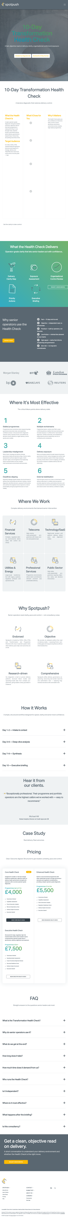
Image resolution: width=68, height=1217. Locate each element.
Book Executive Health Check (18, 976)
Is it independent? (10, 1091)
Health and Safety (21, 1209)
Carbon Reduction (36, 1209)
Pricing (4, 1196)
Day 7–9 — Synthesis (12, 753)
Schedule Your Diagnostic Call (22, 56)
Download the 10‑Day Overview (41, 56)
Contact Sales (8, 340)
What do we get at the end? (14, 1044)
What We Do (5, 1190)
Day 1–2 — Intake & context (14, 730)
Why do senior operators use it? (16, 1032)
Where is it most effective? (14, 1103)
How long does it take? (12, 1056)
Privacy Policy (9, 1209)
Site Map (28, 1200)
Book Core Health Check (18, 920)
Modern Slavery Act (29, 1209)
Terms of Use (13, 1215)
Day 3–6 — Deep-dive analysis (16, 742)
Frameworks (29, 1198)
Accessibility (4, 1209)
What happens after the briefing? (17, 1114)
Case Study (5, 1194)
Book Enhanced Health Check (50, 920)
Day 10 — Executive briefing (15, 765)
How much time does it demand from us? (20, 1067)
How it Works (5, 1192)
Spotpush (5, 1187)
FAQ (3, 1198)
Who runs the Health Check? (15, 1079)
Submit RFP (29, 1190)
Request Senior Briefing (16, 1162)
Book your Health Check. (12, 227)
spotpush (12, 4)
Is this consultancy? (11, 1126)
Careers (29, 1196)
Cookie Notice (15, 1209)
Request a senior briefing (58, 287)
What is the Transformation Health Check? (21, 1020)
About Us (29, 1193)
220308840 (62, 1213)
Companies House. (45, 1213)
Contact (29, 1187)
